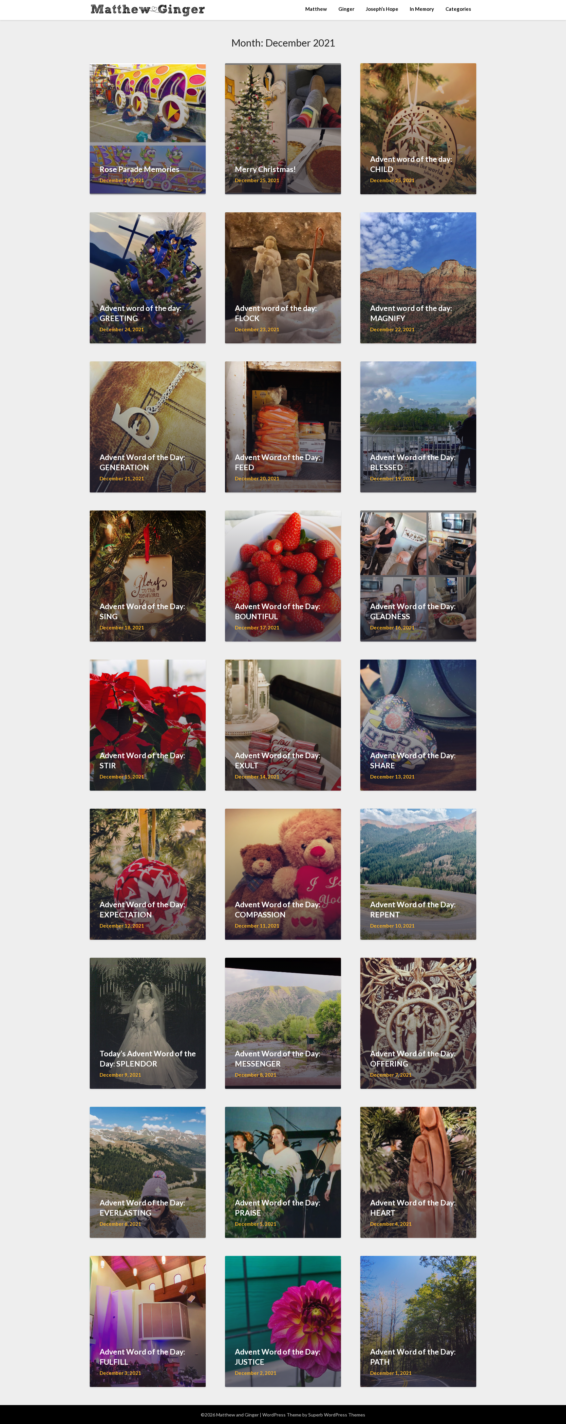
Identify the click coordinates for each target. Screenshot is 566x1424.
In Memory (422, 9)
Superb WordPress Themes (336, 1414)
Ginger (346, 9)
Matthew (316, 9)
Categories (458, 9)
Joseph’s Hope (382, 9)
